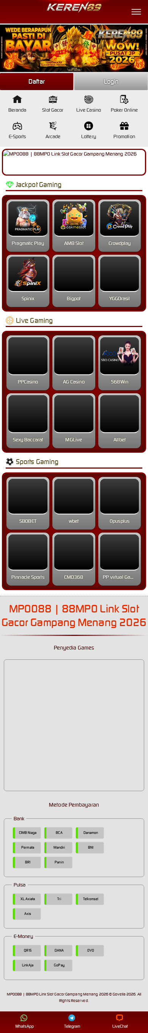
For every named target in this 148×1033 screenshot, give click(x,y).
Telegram (72, 1026)
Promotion (124, 136)
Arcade (53, 136)
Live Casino (88, 110)
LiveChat (120, 1026)
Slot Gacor (52, 110)
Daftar (36, 81)
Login (111, 81)
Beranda (17, 110)
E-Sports (17, 136)
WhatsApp (24, 1026)
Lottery (88, 136)
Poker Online (124, 110)
